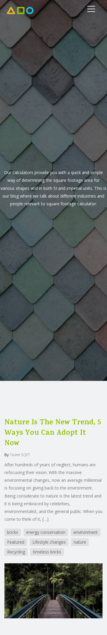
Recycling (16, 552)
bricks (12, 532)
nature (80, 542)
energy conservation (45, 532)
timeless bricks (47, 552)
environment (85, 532)
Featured (15, 542)
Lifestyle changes (49, 542)
